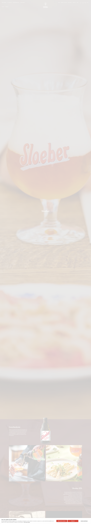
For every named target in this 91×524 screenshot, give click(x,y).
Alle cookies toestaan (62, 520)
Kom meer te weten (27, 522)
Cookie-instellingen (84, 520)
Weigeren (73, 520)
